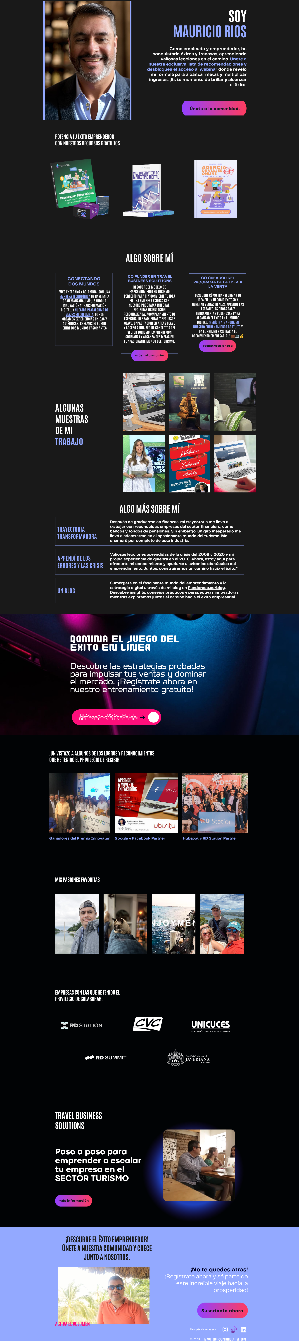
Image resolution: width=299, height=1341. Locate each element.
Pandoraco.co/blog (206, 588)
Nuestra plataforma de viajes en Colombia (87, 312)
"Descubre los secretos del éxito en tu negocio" (108, 717)
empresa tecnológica (75, 296)
